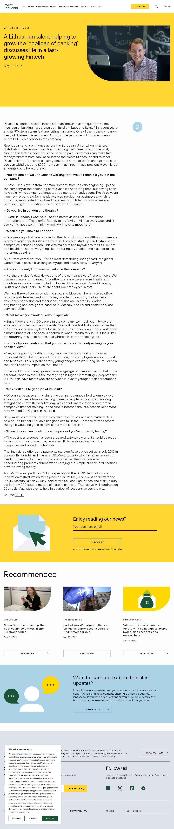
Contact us (92, 709)
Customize (16, 818)
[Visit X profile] (120, 788)
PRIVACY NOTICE (78, 811)
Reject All (33, 818)
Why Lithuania (28, 7)
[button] (156, 6)
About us (85, 7)
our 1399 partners (22, 754)
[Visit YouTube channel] (143, 788)
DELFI (19, 495)
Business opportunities (46, 7)
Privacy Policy (116, 549)
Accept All (50, 818)
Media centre (96, 7)
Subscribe (97, 542)
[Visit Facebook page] (132, 788)
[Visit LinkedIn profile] (108, 788)
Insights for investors (68, 7)
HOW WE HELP (154, 752)
